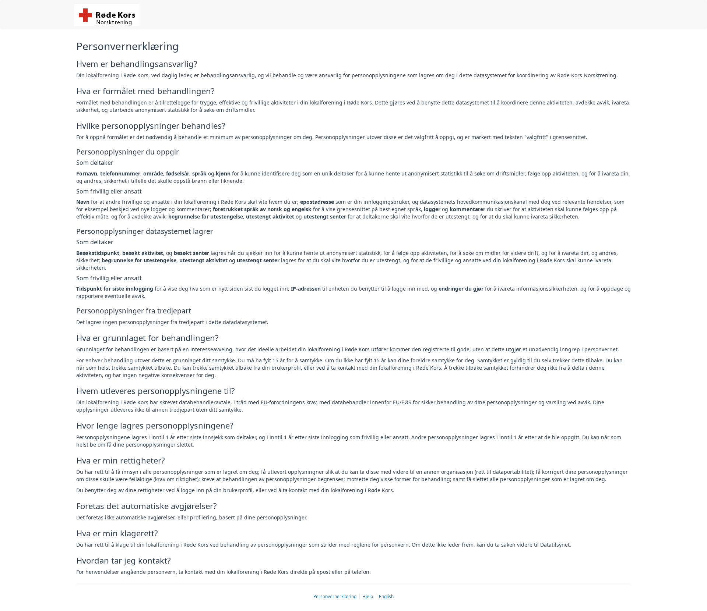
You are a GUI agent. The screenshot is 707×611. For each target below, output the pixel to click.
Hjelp (368, 596)
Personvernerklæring (335, 596)
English (386, 596)
